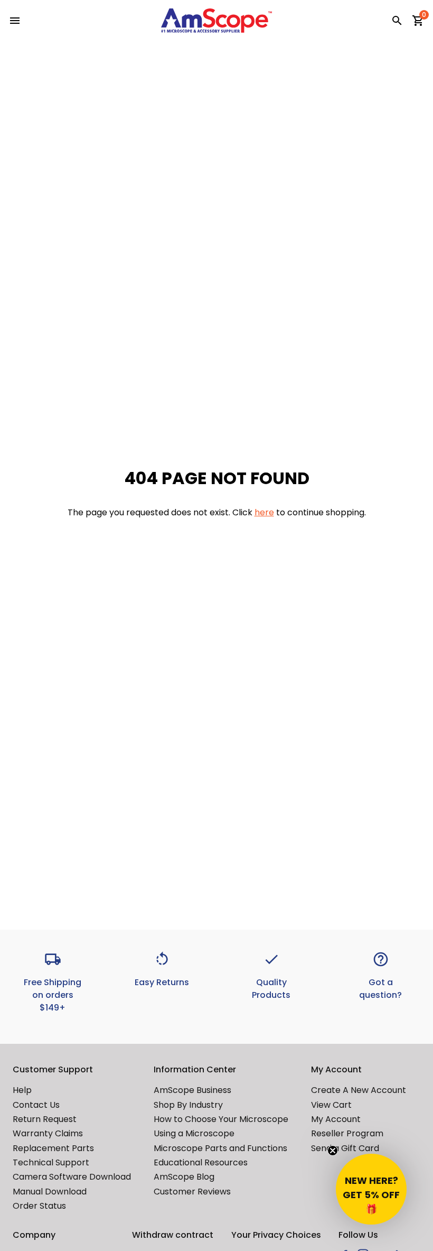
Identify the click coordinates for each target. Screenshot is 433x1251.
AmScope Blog (184, 1177)
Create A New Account (358, 1090)
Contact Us (36, 1105)
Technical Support (51, 1162)
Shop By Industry (188, 1105)
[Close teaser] (332, 1150)
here (264, 512)
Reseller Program (347, 1133)
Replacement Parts (53, 1148)
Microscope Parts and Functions (220, 1148)
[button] (371, 1189)
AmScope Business (192, 1090)
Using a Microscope (194, 1133)
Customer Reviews (192, 1191)
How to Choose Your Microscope (221, 1119)
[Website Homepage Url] (216, 20)
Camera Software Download (72, 1177)
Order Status (39, 1206)
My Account (336, 1119)
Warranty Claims (48, 1133)
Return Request (45, 1119)
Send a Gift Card (345, 1148)
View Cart (331, 1105)
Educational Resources (201, 1162)
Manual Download (50, 1191)
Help (22, 1090)
